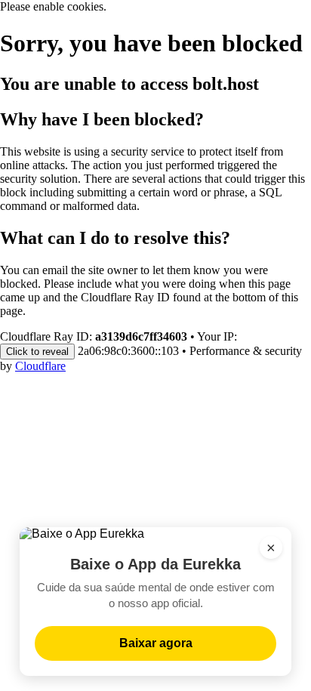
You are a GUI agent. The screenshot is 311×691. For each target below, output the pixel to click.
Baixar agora (155, 643)
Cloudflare (40, 365)
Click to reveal (37, 351)
